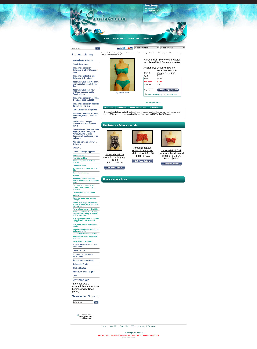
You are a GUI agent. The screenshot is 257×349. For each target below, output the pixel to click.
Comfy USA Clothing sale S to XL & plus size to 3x (86, 230)
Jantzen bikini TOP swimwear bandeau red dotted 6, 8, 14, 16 (171, 153)
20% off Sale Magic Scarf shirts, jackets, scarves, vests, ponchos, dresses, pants (85, 204)
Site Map (141, 326)
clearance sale (79, 250)
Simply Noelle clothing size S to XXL (85, 169)
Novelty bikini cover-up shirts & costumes (85, 237)
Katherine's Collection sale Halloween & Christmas (84, 77)
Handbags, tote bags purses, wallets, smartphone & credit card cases (86, 180)
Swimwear (77, 148)
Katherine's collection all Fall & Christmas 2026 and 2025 (86, 99)
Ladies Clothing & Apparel (84, 152)
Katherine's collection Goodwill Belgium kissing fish (86, 105)
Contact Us (133, 38)
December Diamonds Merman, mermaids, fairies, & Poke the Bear (85, 84)
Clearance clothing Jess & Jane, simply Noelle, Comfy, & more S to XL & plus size (85, 213)
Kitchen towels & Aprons (82, 241)
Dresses (76, 176)
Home (106, 38)
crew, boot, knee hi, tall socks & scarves (85, 225)
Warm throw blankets (81, 173)
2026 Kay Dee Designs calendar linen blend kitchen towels (84, 124)
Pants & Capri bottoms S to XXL (85, 209)
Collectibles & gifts (80, 264)
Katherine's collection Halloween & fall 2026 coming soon (85, 70)
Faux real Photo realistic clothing (85, 234)
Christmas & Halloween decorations (83, 255)
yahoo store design (128, 337)
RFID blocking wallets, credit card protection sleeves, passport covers (86, 220)
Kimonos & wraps (80, 165)
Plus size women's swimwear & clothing (85, 143)
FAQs (133, 326)
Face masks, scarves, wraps (83, 185)
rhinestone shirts (79, 155)
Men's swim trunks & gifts (83, 272)
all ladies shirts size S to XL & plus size (84, 188)
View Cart (148, 38)
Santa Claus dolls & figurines (85, 110)
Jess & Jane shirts (80, 64)
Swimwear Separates (144, 53)
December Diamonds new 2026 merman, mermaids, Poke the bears (83, 92)
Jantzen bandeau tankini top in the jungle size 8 (114, 157)
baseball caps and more (83, 60)
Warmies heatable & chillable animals (84, 162)
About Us (118, 38)
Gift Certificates (79, 268)
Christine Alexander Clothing (84, 192)
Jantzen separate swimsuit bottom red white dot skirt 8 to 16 (142, 150)
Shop (75, 276)
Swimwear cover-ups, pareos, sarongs (84, 199)
